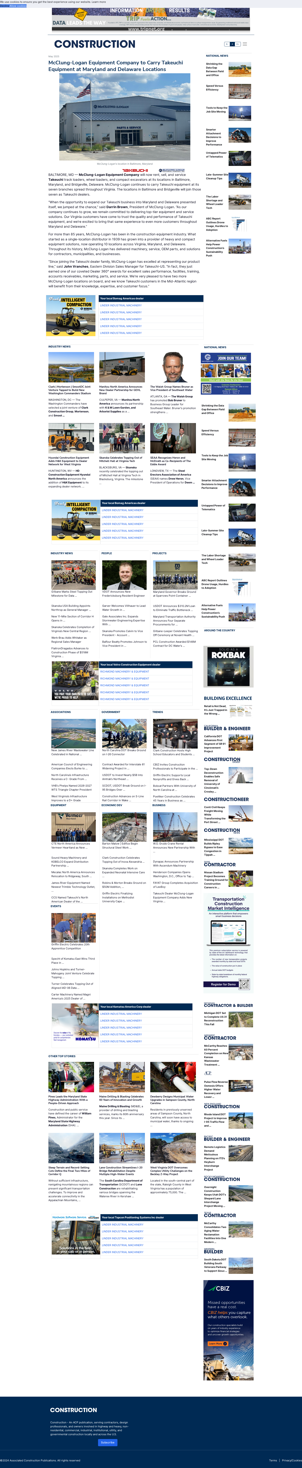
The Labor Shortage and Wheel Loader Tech (214, 559)
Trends (157, 712)
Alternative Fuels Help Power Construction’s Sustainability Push (216, 248)
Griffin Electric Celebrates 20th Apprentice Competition (70, 946)
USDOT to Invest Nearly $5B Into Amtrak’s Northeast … (122, 777)
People (107, 553)
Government (111, 712)
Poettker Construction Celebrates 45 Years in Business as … (174, 798)
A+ (237, 44)
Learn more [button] (99, 1)
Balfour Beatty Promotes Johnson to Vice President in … (124, 643)
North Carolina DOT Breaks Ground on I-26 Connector (124, 752)
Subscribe (108, 1442)
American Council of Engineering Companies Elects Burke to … (71, 766)
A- (227, 44)
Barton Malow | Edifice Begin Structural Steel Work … (120, 845)
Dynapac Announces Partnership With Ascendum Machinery (173, 863)
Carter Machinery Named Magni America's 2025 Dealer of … (71, 996)
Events (56, 906)
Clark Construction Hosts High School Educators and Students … (174, 752)
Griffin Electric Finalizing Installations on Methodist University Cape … (118, 897)
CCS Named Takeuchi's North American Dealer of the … (69, 899)
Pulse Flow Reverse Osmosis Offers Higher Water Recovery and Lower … (216, 1089)
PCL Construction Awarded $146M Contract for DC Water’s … (174, 643)
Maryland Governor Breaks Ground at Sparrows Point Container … (174, 593)
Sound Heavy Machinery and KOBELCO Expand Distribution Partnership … (69, 861)
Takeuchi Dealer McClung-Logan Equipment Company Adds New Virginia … (173, 897)
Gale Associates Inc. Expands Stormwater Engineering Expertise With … (123, 620)
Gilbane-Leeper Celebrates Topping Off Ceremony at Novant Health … (175, 633)
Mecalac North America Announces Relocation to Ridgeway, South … (73, 874)
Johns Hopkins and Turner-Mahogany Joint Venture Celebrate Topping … (72, 973)
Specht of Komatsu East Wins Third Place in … (73, 960)
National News (217, 55)
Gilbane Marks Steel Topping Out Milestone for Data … (71, 593)
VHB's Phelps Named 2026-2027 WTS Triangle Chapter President (71, 787)
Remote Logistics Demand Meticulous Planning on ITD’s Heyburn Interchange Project (214, 1158)
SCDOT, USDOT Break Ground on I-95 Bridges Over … (124, 787)
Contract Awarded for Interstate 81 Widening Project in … (123, 766)
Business (159, 805)
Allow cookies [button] (18, 6)
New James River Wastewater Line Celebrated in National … (72, 752)
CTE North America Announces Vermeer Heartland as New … (70, 845)
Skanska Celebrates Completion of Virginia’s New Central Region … (72, 629)
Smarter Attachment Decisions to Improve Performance (214, 137)
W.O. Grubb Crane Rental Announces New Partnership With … (174, 847)
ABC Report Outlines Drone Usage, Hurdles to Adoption (215, 584)
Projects (159, 553)
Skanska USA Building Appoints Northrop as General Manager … (71, 607)
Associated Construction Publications (33, 1460)
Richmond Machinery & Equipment (124, 671)
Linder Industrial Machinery (121, 305)
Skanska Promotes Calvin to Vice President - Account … (122, 633)
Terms (273, 1460)
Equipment (58, 805)
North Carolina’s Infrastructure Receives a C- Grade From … (70, 777)
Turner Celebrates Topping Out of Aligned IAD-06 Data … (72, 985)
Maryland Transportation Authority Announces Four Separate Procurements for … (174, 620)
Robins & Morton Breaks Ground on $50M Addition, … (124, 884)
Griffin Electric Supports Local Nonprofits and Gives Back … (171, 777)
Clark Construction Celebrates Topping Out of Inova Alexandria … (123, 859)
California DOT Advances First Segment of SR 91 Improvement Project (215, 744)
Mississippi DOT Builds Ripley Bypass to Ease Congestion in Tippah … (214, 847)
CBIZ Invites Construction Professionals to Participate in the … (175, 766)
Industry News (59, 346)
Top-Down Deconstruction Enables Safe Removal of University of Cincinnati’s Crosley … (213, 780)
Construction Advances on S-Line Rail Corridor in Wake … (123, 798)
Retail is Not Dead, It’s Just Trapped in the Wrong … (215, 710)
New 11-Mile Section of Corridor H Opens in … (72, 618)
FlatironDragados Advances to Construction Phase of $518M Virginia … (70, 652)
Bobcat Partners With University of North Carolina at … (174, 787)
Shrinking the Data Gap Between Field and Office (213, 409)
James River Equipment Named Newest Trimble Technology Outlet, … (73, 886)
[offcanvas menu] (244, 44)
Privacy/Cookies (292, 1460)
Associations (61, 712)
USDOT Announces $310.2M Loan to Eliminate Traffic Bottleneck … (174, 608)
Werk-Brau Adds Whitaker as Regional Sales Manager (69, 639)
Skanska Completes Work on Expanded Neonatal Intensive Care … (123, 872)
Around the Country (219, 630)
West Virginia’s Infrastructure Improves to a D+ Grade (69, 798)
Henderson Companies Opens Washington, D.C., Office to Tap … (173, 874)
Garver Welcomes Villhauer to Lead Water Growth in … (124, 607)
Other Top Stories (62, 1056)
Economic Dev (112, 805)
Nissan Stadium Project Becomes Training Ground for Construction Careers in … (216, 880)
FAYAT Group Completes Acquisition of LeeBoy (175, 884)
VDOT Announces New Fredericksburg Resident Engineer (123, 593)
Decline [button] (4, 6)
